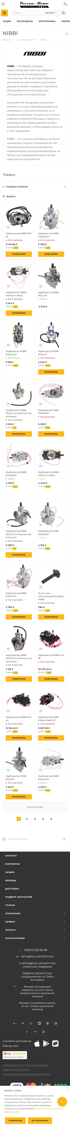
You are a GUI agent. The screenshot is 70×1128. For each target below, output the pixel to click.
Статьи (10, 905)
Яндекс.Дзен (55, 1023)
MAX (43, 1031)
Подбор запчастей (18, 897)
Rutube (35, 1031)
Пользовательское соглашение (25, 1065)
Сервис (10, 921)
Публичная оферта (16, 1069)
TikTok (26, 1031)
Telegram (22, 1023)
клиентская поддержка (37, 965)
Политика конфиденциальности (26, 1074)
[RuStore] (55, 1043)
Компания (12, 913)
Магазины (12, 864)
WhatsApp (47, 1023)
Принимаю (15, 1120)
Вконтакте (14, 1023)
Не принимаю (40, 1120)
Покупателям (15, 938)
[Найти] (63, 13)
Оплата (10, 930)
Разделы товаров (17, 187)
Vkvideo (39, 1023)
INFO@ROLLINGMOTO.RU (37, 956)
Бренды (10, 880)
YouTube (30, 1023)
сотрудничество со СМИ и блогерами (37, 976)
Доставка (12, 888)
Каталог (11, 855)
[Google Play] (46, 1043)
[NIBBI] (35, 53)
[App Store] (37, 1043)
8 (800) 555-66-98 (35, 950)
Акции (9, 872)
